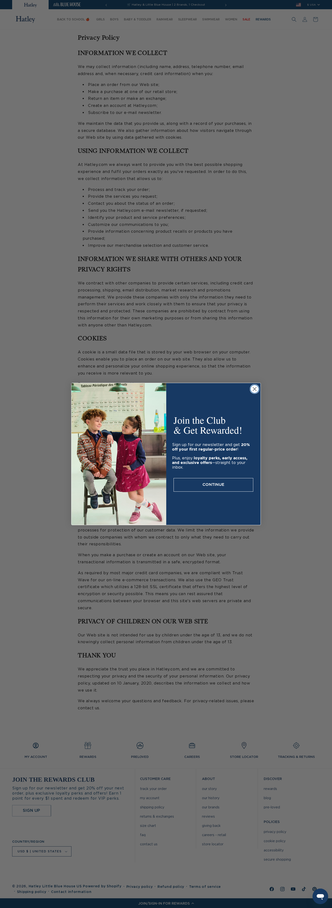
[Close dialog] (254, 389)
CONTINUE (213, 485)
